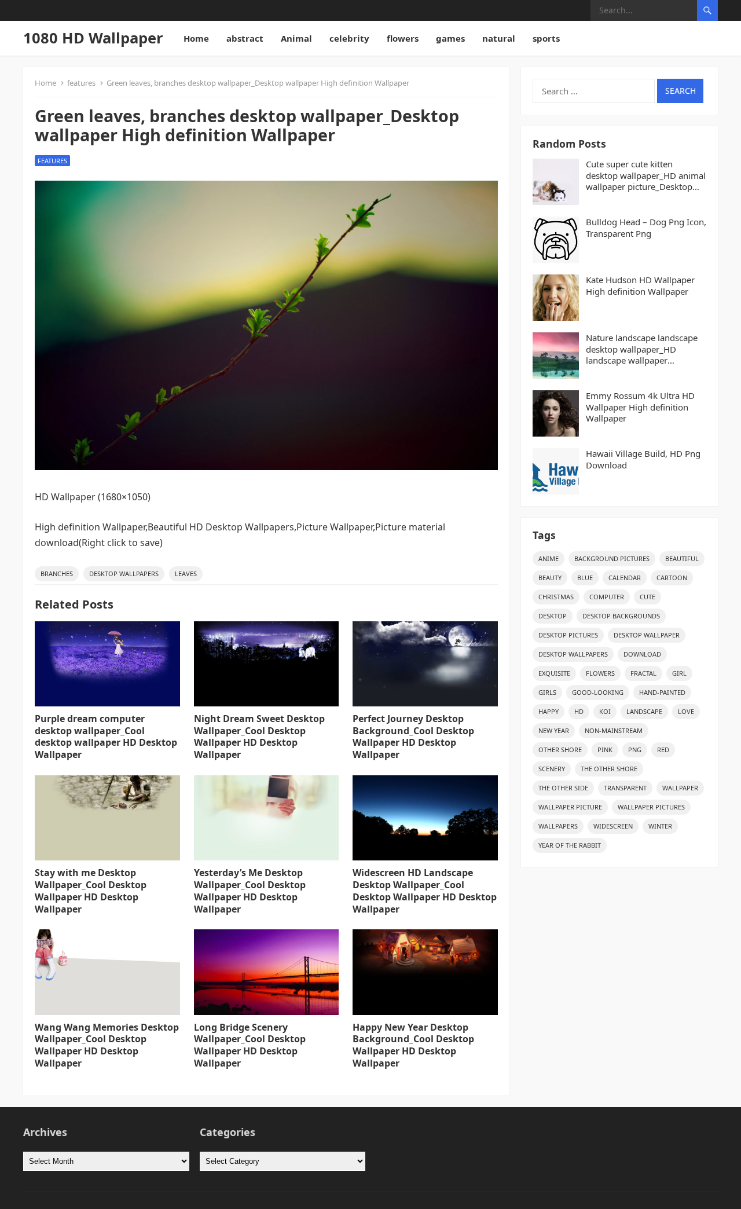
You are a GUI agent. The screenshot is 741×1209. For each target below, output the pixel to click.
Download (642, 654)
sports (546, 38)
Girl (679, 673)
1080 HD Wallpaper (93, 38)
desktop (552, 615)
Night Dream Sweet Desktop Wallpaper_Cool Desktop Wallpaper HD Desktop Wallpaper (259, 736)
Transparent (625, 787)
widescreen (613, 826)
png (634, 749)
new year (553, 730)
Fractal (643, 673)
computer (606, 596)
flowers (403, 38)
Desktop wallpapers (124, 573)
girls (547, 692)
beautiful (682, 558)
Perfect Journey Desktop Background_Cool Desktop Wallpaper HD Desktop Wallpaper (413, 736)
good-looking (597, 692)
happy (548, 711)
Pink (604, 749)
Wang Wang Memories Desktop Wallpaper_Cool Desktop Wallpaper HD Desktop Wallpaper (107, 1045)
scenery (551, 768)
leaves (186, 573)
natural (498, 38)
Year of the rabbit (569, 845)
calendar (624, 577)
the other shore (609, 768)
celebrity (349, 38)
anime (548, 558)
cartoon (671, 577)
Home (196, 38)
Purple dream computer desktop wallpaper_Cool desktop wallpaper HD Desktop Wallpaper (106, 736)
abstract (244, 38)
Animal (296, 38)
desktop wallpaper (647, 635)
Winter (660, 826)
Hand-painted (662, 692)
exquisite (554, 673)
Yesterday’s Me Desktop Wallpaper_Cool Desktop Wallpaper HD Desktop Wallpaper (250, 890)
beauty (550, 577)
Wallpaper (680, 787)
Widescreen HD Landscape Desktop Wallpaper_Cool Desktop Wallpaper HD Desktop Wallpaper (425, 890)
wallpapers (558, 826)
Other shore (560, 749)
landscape (644, 711)
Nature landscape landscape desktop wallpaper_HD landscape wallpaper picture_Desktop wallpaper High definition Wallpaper (642, 349)
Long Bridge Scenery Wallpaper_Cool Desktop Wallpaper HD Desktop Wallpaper (250, 1045)
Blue (585, 577)
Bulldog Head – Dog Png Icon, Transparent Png (646, 228)
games (450, 38)
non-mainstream (614, 730)
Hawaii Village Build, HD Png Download (643, 459)
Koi (605, 711)
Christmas (556, 596)
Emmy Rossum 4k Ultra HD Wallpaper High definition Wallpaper (640, 407)
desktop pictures (568, 635)
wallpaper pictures (651, 807)
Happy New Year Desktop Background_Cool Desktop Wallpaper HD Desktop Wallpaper (413, 1045)
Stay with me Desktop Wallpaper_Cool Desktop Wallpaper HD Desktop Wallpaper (90, 890)
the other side (563, 787)
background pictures (612, 558)
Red (663, 749)
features (81, 83)
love (686, 711)
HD (579, 711)
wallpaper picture (570, 807)
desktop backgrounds (621, 615)
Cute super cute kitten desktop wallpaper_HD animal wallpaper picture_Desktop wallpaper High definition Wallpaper (646, 176)
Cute (647, 596)
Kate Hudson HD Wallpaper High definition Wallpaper (640, 285)
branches (57, 573)
